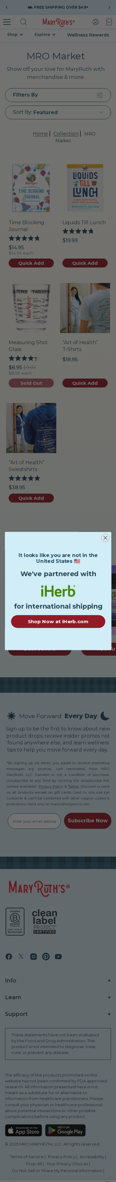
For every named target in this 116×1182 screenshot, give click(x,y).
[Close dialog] (105, 538)
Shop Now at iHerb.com (58, 621)
